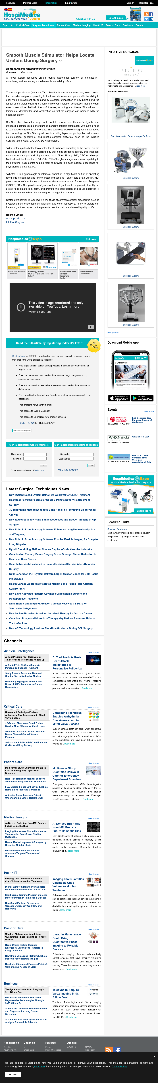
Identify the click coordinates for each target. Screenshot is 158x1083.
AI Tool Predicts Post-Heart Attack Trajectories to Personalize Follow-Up (25, 658)
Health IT (98, 25)
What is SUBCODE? (68, 470)
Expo (5, 25)
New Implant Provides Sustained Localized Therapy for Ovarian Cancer (50, 613)
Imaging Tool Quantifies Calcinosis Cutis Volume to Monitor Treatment (23, 880)
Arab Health (90, 1049)
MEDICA (88, 1047)
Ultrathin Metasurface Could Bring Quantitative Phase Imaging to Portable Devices (26, 936)
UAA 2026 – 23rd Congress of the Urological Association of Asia (141, 458)
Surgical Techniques (43, 25)
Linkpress (71, 3)
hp (81, 2)
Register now (18, 356)
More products (113, 333)
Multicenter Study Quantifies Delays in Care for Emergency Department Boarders (25, 770)
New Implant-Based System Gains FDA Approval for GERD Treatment (49, 495)
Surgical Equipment (118, 529)
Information (51, 3)
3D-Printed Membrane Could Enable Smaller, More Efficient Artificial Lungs (25, 725)
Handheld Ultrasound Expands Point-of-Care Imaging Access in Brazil (26, 965)
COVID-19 (71, 1047)
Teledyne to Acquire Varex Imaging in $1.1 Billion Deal (24, 991)
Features (10, 3)
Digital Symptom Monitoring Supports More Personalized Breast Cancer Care (25, 888)
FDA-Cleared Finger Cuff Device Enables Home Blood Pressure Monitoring (26, 788)
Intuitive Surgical (15, 222)
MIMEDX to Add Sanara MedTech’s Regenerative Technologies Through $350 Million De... (24, 1000)
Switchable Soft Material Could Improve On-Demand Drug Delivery (26, 744)
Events (139, 25)
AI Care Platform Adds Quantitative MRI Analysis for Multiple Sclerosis (26, 1021)
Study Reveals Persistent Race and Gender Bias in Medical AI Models (23, 674)
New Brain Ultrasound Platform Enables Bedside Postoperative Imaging (26, 957)
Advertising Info (10, 1049)
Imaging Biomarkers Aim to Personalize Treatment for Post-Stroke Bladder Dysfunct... (25, 834)
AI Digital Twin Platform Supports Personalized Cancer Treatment (22, 666)
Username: (16, 454)
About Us (7, 1047)
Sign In (130, 3)
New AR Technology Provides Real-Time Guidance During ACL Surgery (51, 628)
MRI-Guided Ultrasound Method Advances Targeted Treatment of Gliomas (22, 853)
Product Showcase (53, 1049)
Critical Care (22, 25)
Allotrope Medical (15, 218)
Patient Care (63, 25)
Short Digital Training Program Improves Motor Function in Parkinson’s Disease (26, 896)
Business (128, 25)
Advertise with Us (85, 19)
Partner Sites (30, 3)
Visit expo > (92, 239)
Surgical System (131, 177)
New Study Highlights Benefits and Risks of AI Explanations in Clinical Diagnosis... (23, 684)
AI (12, 25)
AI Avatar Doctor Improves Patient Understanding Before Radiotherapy (24, 796)
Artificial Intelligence (19, 651)
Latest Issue (116, 18)
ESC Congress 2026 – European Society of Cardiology (142, 420)
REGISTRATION (27, 422)
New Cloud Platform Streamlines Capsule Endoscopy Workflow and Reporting (23, 905)
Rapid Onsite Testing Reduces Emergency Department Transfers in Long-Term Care (24, 947)
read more (140, 85)
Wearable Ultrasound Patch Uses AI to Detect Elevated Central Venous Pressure (25, 734)
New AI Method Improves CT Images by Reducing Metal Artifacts (25, 844)
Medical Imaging (82, 25)
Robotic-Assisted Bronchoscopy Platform (131, 136)
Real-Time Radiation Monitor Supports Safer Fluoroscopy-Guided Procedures (25, 780)
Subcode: (65, 454)
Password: (17, 458)
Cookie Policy (119, 1066)
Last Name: (64, 458)
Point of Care (113, 25)
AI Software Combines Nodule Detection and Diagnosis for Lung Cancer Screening (26, 1011)
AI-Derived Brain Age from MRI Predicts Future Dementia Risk (25, 824)
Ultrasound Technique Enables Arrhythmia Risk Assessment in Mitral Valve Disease (25, 715)
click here (39, 1066)
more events (149, 411)
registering (53, 343)
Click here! (39, 470)
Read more (86, 688)
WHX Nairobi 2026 (140, 436)
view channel (93, 652)
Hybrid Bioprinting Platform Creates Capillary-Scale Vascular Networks (50, 549)
